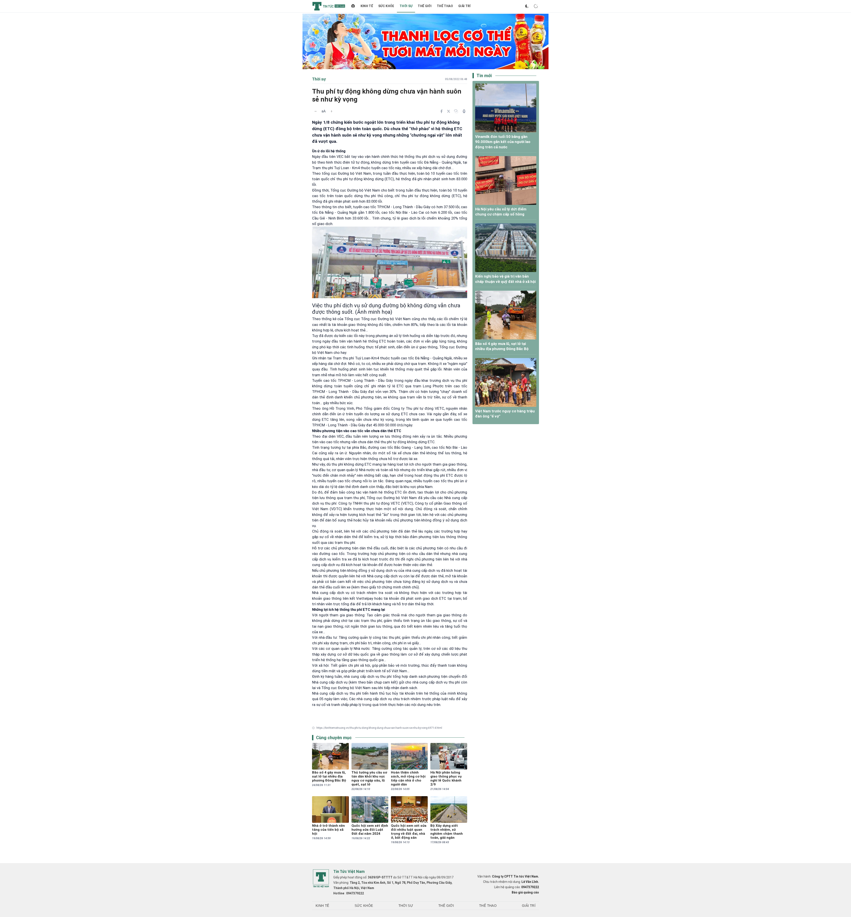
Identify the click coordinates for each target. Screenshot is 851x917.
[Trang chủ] (353, 6)
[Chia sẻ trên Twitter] (448, 111)
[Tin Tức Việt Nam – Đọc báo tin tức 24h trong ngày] (328, 6)
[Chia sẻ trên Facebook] (441, 111)
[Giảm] (315, 111)
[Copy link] (456, 111)
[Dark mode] (527, 6)
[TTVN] (321, 878)
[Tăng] (331, 111)
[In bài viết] (464, 111)
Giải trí (464, 6)
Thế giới (424, 6)
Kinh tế (367, 6)
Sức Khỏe (386, 6)
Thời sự (406, 6)
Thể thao (445, 6)
